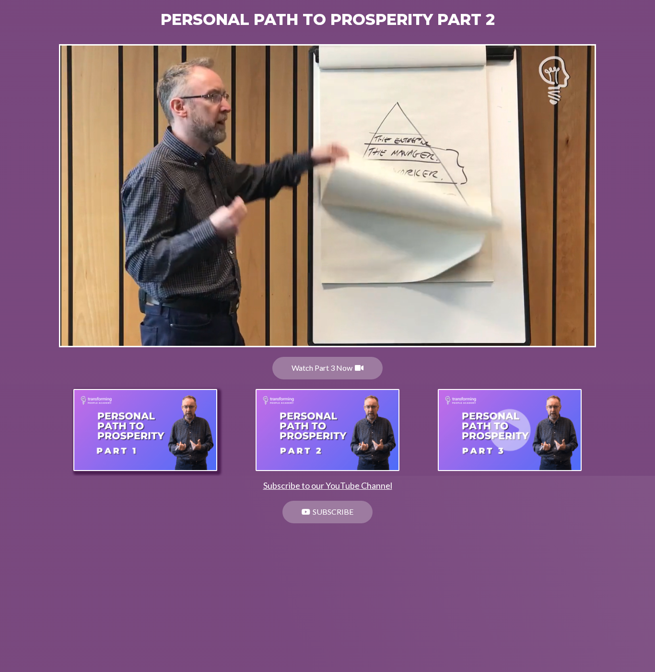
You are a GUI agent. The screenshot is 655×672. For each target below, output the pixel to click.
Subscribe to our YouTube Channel (327, 485)
